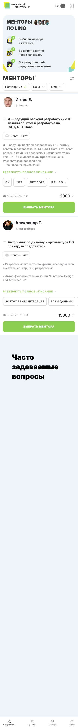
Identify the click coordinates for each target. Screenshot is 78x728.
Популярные (13, 86)
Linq (54, 86)
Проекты (32, 725)
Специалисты (9, 725)
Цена (36, 86)
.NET (19, 182)
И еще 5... (58, 182)
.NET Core (37, 182)
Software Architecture (24, 301)
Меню (72, 725)
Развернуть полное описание (28, 172)
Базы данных (62, 301)
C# (7, 182)
